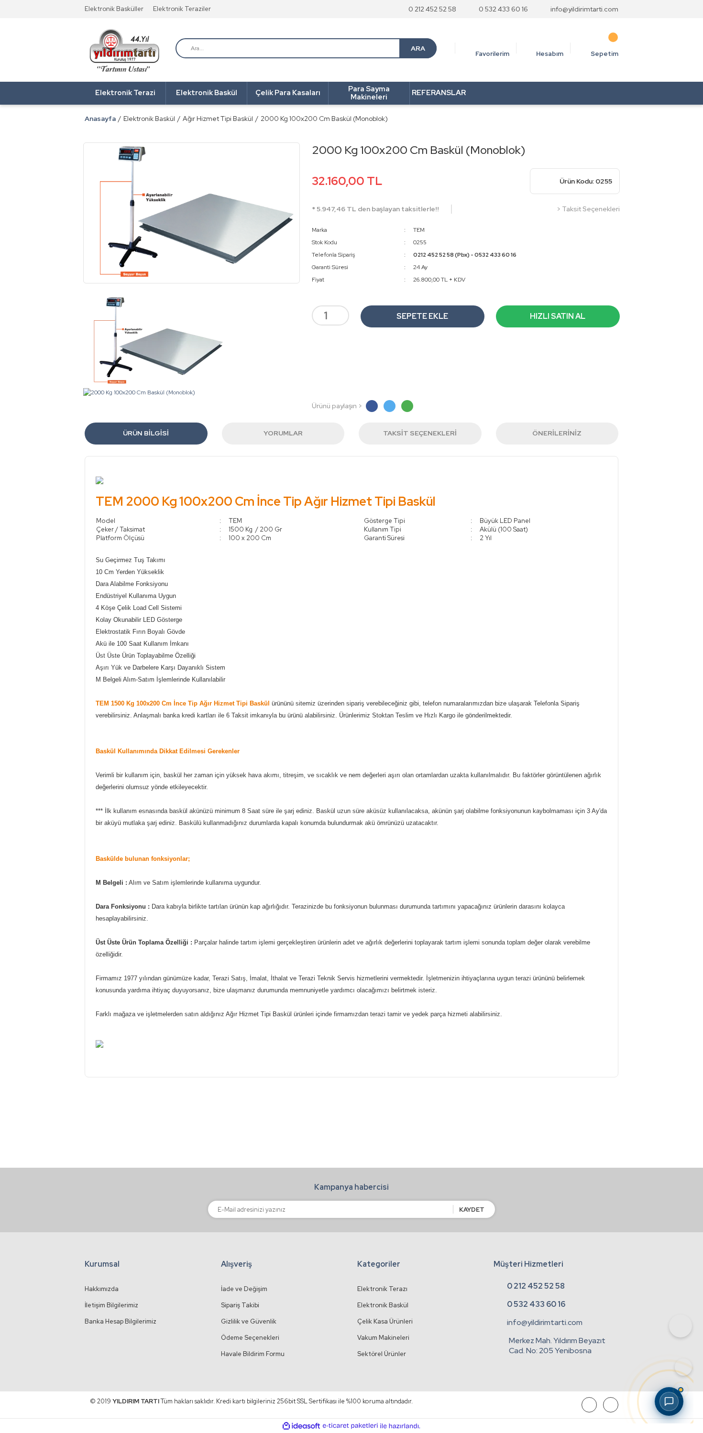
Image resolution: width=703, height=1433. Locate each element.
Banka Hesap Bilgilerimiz (120, 1321)
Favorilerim (492, 54)
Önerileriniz (557, 433)
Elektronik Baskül (382, 1305)
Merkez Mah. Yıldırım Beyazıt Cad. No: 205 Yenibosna (557, 1345)
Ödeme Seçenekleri (250, 1338)
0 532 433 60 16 (503, 9)
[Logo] (124, 51)
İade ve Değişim (244, 1289)
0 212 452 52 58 (432, 9)
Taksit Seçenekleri (420, 433)
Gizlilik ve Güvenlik (248, 1321)
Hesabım (549, 54)
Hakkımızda (102, 1289)
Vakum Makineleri (383, 1338)
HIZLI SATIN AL (557, 316)
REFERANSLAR (439, 93)
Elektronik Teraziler (182, 9)
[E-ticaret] (350, 1426)
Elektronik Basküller (114, 9)
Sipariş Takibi (240, 1305)
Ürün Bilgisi (146, 433)
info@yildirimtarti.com (584, 9)
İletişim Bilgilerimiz (111, 1305)
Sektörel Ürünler (381, 1354)
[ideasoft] (301, 1426)
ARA (418, 48)
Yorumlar (283, 433)
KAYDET (471, 1209)
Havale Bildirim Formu (253, 1354)
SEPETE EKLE (422, 316)
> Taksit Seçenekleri (588, 209)
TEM (419, 230)
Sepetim (604, 54)
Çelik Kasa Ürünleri (385, 1321)
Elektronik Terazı (382, 1289)
